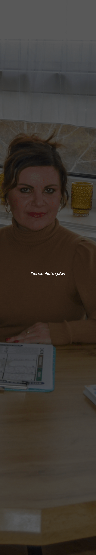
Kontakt (65, 2)
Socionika (45, 2)
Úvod (30, 2)
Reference (60, 2)
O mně (33, 2)
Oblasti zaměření (52, 2)
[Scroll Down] (48, 282)
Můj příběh (39, 2)
